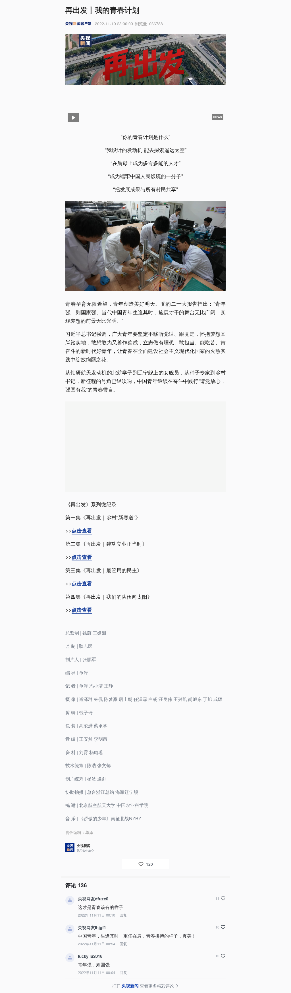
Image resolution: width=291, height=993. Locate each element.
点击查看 (82, 530)
